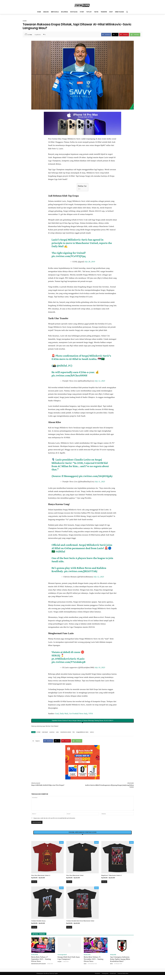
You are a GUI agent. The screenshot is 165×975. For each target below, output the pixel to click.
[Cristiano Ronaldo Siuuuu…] (47, 902)
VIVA (90, 713)
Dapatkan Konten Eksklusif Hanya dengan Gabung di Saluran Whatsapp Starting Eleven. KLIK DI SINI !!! (82, 720)
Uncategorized (62, 954)
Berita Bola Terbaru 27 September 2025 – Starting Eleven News (41, 959)
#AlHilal (60, 551)
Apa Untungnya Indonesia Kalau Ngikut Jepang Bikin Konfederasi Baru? (120, 959)
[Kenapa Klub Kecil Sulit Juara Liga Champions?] (69, 945)
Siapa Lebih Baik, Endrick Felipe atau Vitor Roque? (47, 785)
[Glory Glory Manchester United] (82, 857)
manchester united (65, 732)
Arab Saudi (45, 732)
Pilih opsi (34, 881)
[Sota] (26, 34)
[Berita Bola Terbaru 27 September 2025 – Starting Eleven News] (43, 945)
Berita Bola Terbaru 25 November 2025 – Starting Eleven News (93, 959)
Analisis (25, 20)
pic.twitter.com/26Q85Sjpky (96, 476)
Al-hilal (38, 732)
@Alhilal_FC (64, 365)
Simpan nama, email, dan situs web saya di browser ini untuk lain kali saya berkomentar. (54, 818)
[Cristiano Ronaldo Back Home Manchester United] (82, 902)
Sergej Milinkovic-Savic (82, 732)
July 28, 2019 (90, 262)
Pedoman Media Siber (123, 973)
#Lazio (80, 658)
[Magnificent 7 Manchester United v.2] (117, 857)
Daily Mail (63, 713)
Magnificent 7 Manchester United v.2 (111, 875)
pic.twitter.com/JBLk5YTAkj (80, 571)
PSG (74, 732)
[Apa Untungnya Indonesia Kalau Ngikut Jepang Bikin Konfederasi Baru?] (122, 945)
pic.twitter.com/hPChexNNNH (69, 375)
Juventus (51, 732)
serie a (92, 732)
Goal (57, 713)
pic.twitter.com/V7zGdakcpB (68, 661)
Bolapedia (113, 954)
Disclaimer (97, 973)
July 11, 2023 (100, 481)
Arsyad (59, 961)
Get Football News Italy (78, 713)
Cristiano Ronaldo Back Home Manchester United (80, 921)
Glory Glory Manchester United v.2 (40, 875)
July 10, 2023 (100, 667)
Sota (30, 34)
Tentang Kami (105, 973)
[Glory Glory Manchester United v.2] (47, 857)
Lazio (57, 732)
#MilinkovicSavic (66, 658)
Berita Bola (34, 954)
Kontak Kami (113, 973)
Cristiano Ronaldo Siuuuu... (38, 921)
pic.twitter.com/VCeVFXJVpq (69, 256)
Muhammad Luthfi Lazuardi (38, 963)
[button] (127, 12)
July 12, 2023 (100, 381)
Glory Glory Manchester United (74, 875)
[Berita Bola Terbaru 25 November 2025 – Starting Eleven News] (96, 945)
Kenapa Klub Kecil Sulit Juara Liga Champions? (69, 958)
